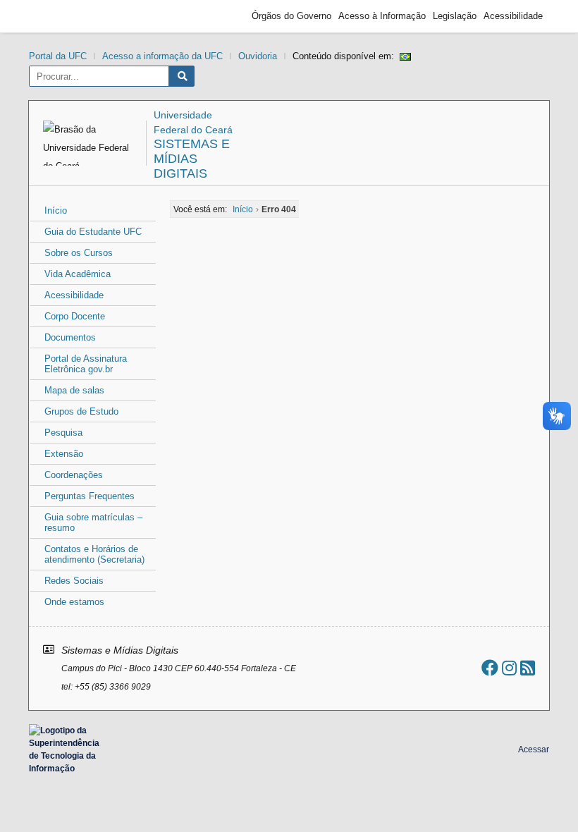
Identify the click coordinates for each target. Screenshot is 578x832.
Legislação (454, 16)
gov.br (60, 16)
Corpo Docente (74, 316)
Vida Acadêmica (77, 274)
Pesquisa (63, 432)
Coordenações (73, 475)
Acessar (533, 749)
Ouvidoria (257, 56)
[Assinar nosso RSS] (527, 668)
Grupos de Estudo (81, 411)
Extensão (63, 453)
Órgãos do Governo (291, 16)
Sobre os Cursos (78, 252)
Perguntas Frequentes (89, 496)
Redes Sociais (74, 580)
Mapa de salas (74, 390)
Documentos (70, 337)
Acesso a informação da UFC (162, 56)
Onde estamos (74, 602)
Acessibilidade (513, 16)
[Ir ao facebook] (489, 668)
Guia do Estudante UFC (93, 231)
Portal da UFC (58, 56)
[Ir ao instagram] (509, 668)
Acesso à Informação (382, 16)
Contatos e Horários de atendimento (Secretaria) (94, 554)
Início (55, 210)
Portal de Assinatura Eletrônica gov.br (85, 363)
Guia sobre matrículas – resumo (93, 522)
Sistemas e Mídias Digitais (192, 159)
